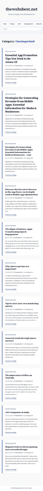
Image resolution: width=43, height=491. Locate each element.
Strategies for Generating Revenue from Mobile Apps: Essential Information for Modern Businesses (21, 104)
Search (30, 488)
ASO (19, 24)
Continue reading (10, 83)
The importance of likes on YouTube (18, 376)
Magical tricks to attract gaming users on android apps (21, 448)
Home (5, 24)
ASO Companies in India (17, 412)
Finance (12, 24)
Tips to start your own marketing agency (22, 304)
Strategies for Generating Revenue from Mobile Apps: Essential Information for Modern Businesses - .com (19, 151)
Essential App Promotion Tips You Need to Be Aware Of (21, 58)
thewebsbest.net (21, 9)
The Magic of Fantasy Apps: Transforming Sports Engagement (18, 232)
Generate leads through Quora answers (20, 339)
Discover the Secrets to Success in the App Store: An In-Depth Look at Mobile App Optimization (21, 192)
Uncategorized (28, 24)
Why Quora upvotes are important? (17, 267)
